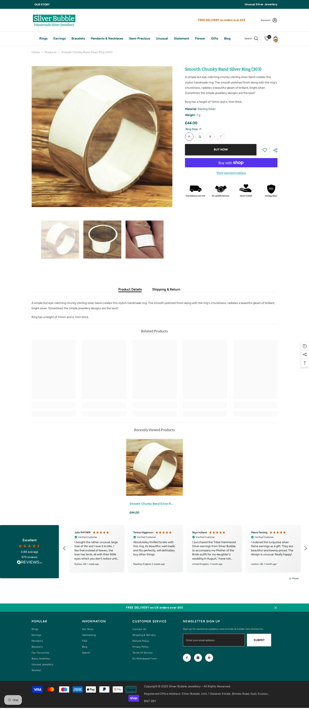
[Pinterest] (209, 658)
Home (36, 52)
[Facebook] (187, 658)
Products (51, 52)
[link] (265, 150)
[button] (33, 239)
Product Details (130, 289)
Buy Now (221, 149)
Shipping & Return (166, 289)
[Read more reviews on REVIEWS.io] (29, 562)
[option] (102, 136)
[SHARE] (273, 150)
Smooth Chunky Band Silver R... (151, 504)
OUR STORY (42, 4)
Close (275, 607)
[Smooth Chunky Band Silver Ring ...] (154, 467)
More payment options (231, 173)
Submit (259, 640)
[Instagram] (198, 658)
